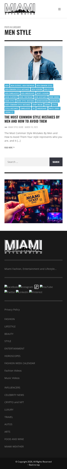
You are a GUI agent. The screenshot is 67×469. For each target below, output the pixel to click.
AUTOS (8, 424)
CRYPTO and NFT (14, 402)
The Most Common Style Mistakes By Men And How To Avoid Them (32, 119)
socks (47, 104)
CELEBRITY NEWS (14, 395)
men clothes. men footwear (22, 85)
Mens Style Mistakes (26, 101)
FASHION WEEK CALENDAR (19, 363)
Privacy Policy (12, 309)
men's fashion (43, 93)
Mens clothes (11, 97)
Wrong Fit (9, 112)
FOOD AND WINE (14, 439)
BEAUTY (8, 333)
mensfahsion (42, 101)
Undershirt (42, 108)
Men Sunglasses (12, 93)
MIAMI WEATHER (14, 446)
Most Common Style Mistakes (17, 104)
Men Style (48, 89)
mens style (10, 101)
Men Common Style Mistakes (17, 89)
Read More (8, 147)
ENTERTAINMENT (14, 348)
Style (54, 104)
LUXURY (8, 409)
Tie (34, 108)
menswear (54, 101)
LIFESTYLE (10, 326)
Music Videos (12, 378)
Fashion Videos (13, 370)
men (7, 85)
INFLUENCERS (12, 387)
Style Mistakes (11, 108)
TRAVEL (8, 417)
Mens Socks (54, 97)
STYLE (7, 341)
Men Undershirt (28, 93)
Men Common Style (44, 85)
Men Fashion (37, 89)
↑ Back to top (33, 464)
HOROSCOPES (12, 356)
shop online (38, 104)
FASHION (9, 319)
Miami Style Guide (15, 127)
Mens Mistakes (40, 97)
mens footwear (25, 97)
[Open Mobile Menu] (59, 9)
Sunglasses (25, 108)
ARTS (7, 431)
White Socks (54, 108)
